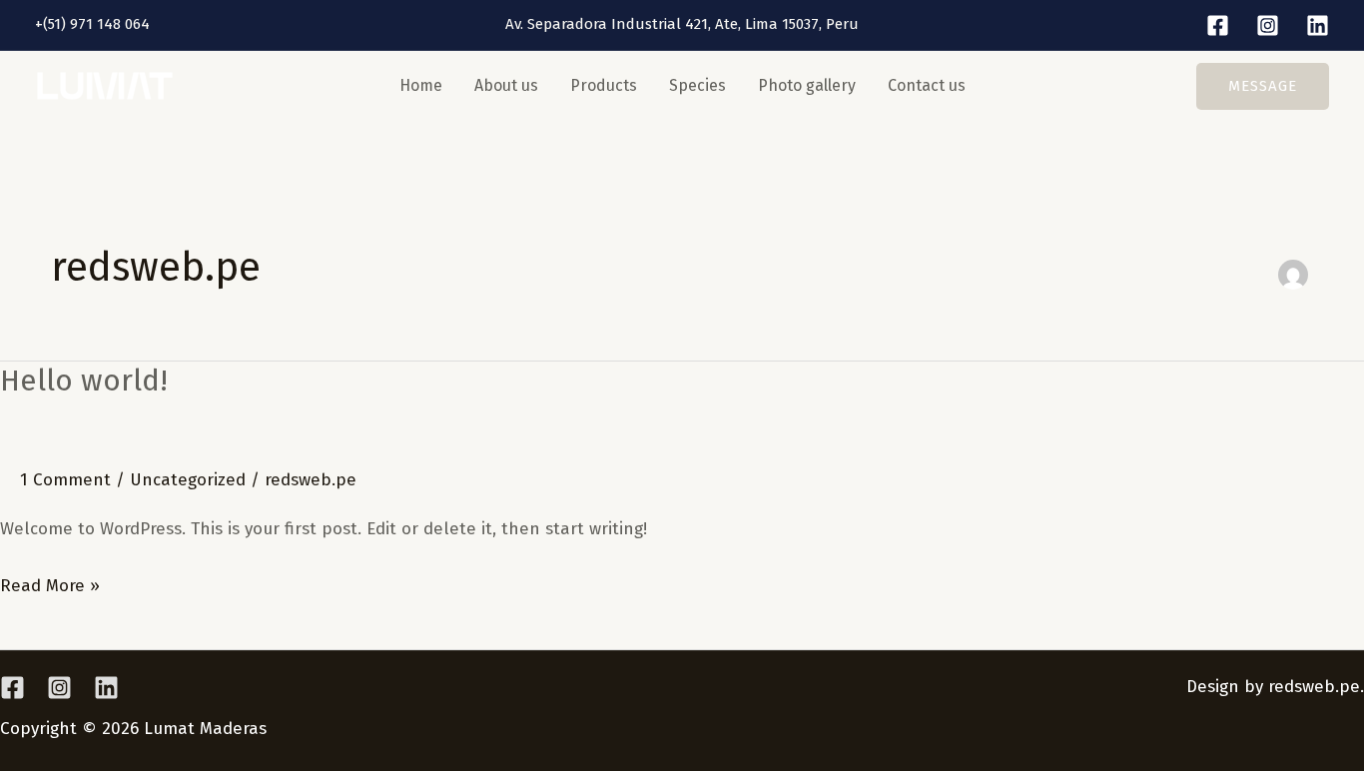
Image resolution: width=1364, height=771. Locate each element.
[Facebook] (1217, 25)
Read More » (50, 583)
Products (603, 85)
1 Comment (65, 479)
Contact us (927, 85)
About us (506, 85)
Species (697, 85)
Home (420, 85)
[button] (1262, 86)
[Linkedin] (1317, 25)
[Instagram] (1267, 25)
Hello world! (84, 380)
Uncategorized (188, 479)
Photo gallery (807, 85)
